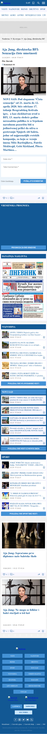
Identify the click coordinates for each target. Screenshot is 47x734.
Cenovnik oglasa (17, 724)
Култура (17, 39)
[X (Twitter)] (23, 719)
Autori (38, 724)
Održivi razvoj (34, 674)
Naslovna (6, 39)
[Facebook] (15, 719)
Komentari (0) (9, 65)
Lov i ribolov (12, 686)
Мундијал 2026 (33, 15)
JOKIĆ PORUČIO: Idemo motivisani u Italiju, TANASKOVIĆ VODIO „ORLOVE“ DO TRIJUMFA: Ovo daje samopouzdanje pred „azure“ (23, 464)
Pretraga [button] (38, 2)
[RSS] (31, 719)
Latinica (16, 706)
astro (20, 15)
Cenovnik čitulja (29, 724)
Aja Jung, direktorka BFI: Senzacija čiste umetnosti (20, 51)
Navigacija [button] (43, 2)
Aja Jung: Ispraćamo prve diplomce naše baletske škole (23, 549)
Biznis (24, 9)
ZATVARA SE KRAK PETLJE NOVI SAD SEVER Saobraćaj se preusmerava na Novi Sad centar (23, 420)
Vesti (4, 9)
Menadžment (5, 724)
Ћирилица (30, 706)
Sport (43, 9)
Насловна (23, 712)
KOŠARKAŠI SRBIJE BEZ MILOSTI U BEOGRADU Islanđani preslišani (23, 485)
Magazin (34, 680)
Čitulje (23, 692)
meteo (5, 15)
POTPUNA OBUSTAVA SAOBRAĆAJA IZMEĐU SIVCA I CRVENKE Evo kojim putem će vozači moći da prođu (23, 355)
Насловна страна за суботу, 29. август (23, 289)
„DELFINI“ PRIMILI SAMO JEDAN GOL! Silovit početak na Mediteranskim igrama (23, 475)
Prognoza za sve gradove (23, 248)
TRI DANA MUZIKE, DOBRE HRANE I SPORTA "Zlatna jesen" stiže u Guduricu (23, 365)
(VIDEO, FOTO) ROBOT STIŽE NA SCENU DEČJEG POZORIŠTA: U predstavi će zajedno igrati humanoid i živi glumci (23, 375)
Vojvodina (12, 674)
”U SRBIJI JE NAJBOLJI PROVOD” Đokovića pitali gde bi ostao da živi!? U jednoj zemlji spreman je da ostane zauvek (23, 495)
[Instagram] (19, 719)
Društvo (34, 9)
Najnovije (14, 9)
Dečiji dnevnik (35, 686)
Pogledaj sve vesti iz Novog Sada (23, 449)
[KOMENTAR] (11, 198)
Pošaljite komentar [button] (33, 181)
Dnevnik (9, 61)
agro (13, 15)
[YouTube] (27, 719)
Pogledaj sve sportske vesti (23, 514)
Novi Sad (34, 668)
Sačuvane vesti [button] (33, 2)
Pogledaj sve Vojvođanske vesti (23, 384)
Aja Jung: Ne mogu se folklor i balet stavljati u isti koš (23, 605)
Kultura (12, 680)
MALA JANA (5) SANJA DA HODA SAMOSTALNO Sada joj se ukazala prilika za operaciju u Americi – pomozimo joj (23, 440)
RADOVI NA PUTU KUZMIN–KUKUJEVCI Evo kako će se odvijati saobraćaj (23, 344)
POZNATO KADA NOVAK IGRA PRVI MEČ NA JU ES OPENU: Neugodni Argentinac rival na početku (23, 505)
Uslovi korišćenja (7, 181)
